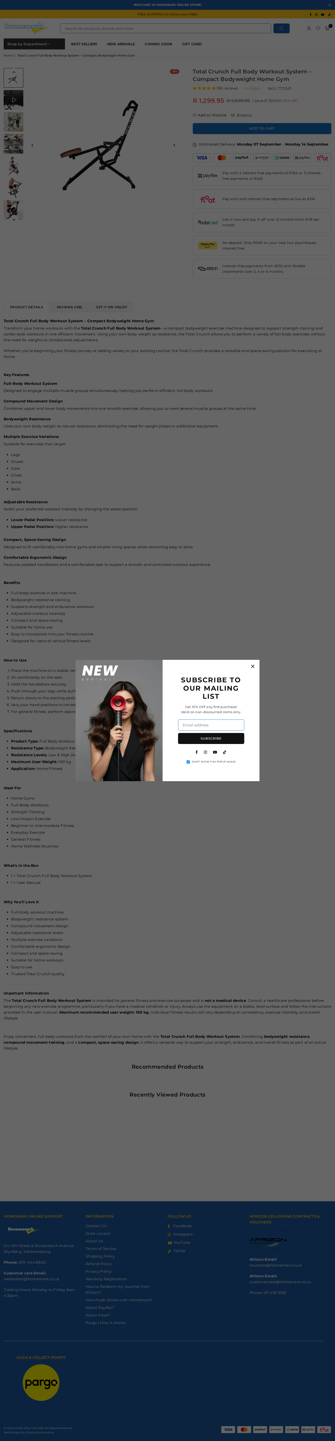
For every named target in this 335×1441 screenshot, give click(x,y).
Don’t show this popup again (213, 761)
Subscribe (211, 738)
